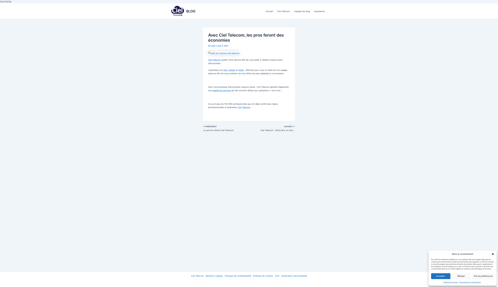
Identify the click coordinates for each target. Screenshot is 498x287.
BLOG (190, 11)
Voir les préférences (483, 276)
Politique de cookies (450, 282)
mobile (232, 70)
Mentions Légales (214, 276)
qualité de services (221, 90)
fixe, (225, 70)
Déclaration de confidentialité (470, 282)
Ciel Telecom (283, 11)
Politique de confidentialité (238, 276)
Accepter (440, 276)
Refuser (461, 276)
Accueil (269, 11)
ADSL (241, 70)
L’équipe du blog (302, 11)
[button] (493, 254)
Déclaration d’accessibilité (294, 276)
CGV (277, 276)
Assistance (319, 11)
